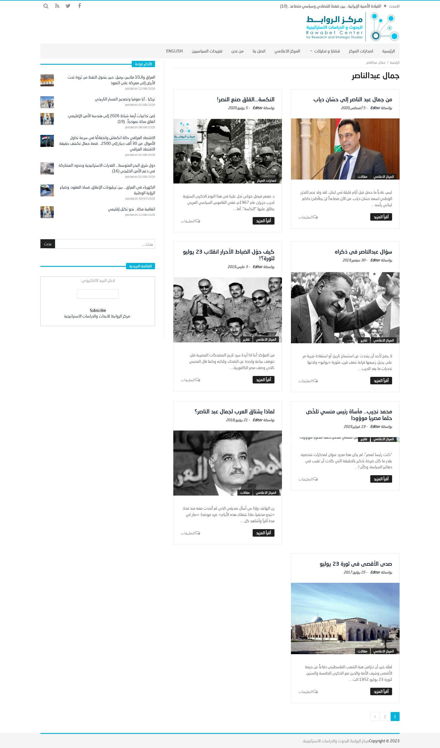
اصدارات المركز (266, 180)
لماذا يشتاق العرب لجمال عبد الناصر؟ (234, 411)
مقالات (362, 176)
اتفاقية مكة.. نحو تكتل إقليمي (131, 209)
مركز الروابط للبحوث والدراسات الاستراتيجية (336, 740)
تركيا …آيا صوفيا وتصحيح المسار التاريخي (125, 99)
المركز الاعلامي (384, 176)
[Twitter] (68, 6)
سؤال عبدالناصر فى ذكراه (363, 251)
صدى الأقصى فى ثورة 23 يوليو (356, 563)
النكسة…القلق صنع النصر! (245, 99)
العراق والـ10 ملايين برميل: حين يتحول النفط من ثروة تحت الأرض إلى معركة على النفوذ (111, 80)
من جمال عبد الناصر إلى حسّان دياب (352, 99)
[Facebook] (79, 6)
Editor (375, 108)
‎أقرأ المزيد (381, 216)
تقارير (364, 340)
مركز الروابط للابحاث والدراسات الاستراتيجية (97, 316)
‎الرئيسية (395, 62)
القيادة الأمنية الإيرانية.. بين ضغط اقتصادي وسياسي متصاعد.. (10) (330, 6)
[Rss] (57, 6)
